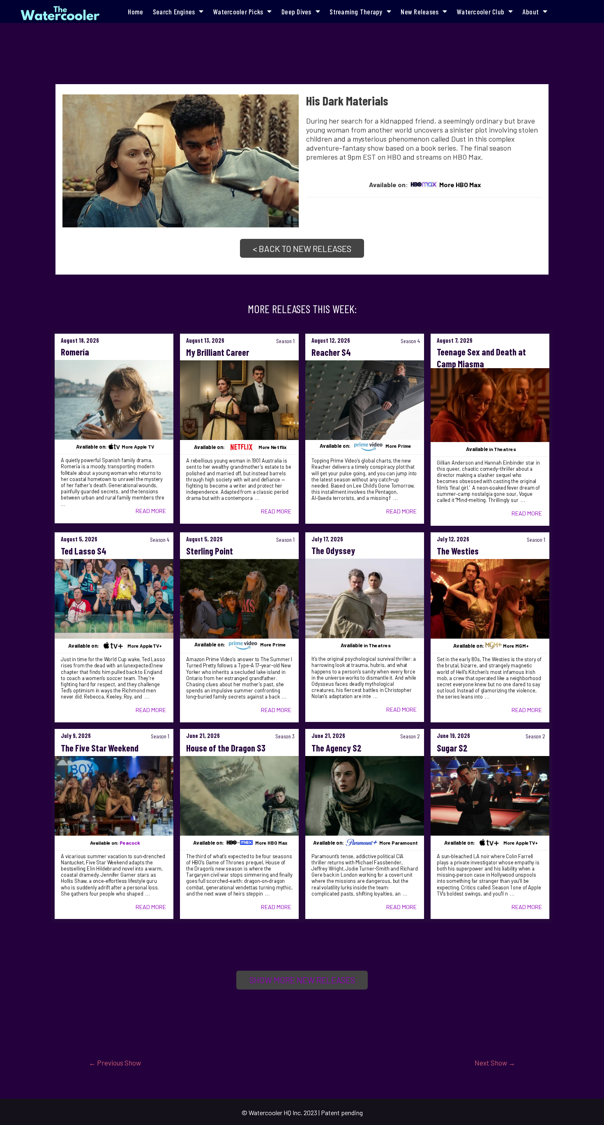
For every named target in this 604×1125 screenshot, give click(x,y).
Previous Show (115, 1063)
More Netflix (272, 447)
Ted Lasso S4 (83, 550)
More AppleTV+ (144, 645)
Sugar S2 (452, 747)
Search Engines (174, 11)
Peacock (130, 842)
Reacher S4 (331, 352)
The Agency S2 (336, 747)
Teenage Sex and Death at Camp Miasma (481, 357)
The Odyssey (333, 550)
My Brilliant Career (217, 352)
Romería (75, 351)
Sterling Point (209, 550)
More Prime (398, 446)
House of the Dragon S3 (225, 747)
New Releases (419, 11)
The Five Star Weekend (99, 747)
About (531, 11)
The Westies (458, 550)
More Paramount (398, 842)
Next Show (495, 1063)
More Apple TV (138, 446)
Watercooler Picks (238, 11)
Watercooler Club (480, 11)
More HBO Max (460, 184)
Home (135, 11)
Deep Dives (296, 11)
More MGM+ (516, 645)
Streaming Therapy (356, 11)
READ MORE (151, 510)
